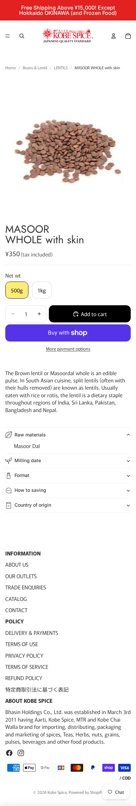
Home (10, 67)
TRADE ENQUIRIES (25, 587)
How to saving (30, 490)
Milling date (28, 460)
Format (22, 475)
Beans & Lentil (35, 67)
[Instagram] (21, 753)
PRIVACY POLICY (24, 655)
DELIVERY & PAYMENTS (31, 633)
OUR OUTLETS (21, 576)
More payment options (68, 349)
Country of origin (33, 505)
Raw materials (30, 434)
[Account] (113, 36)
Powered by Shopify (86, 792)
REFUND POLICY (23, 678)
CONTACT (16, 610)
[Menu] (7, 36)
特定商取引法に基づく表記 (37, 689)
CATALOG (16, 598)
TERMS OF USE (21, 644)
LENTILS (61, 67)
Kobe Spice (57, 792)
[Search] (22, 36)
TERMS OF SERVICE (26, 667)
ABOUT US (16, 564)
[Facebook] (9, 753)
